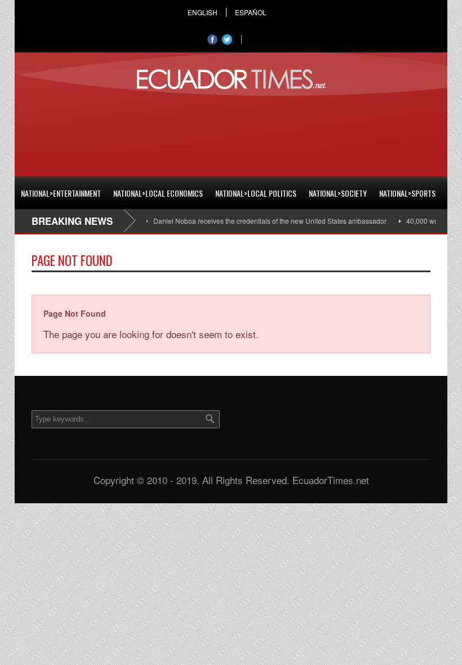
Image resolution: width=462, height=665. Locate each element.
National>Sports (407, 193)
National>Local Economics (158, 193)
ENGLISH (202, 12)
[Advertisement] (231, 131)
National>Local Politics (255, 193)
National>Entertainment (61, 193)
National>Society (338, 193)
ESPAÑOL (250, 12)
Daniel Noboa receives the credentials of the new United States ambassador (261, 220)
